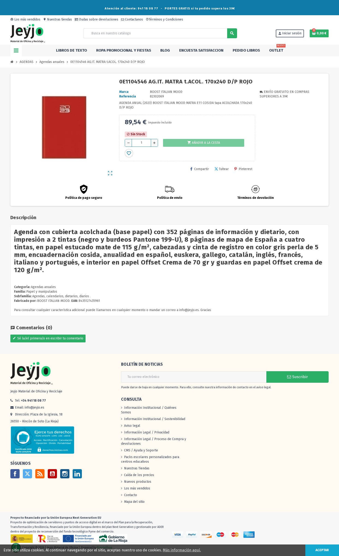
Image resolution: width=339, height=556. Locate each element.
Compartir (201, 169)
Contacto (130, 495)
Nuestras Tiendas (136, 468)
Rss (40, 473)
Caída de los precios (139, 475)
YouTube (52, 473)
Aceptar (322, 550)
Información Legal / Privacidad (146, 432)
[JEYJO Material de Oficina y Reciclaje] (27, 33)
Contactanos (133, 19)
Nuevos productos (137, 482)
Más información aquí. (182, 550)
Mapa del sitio (134, 502)
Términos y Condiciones (164, 19)
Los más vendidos (25, 19)
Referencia (127, 96)
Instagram (64, 473)
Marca (123, 92)
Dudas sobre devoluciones (98, 19)
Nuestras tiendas (57, 19)
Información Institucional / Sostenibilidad (154, 419)
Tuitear (224, 169)
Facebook (15, 473)
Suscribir (299, 376)
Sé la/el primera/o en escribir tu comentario (48, 338)
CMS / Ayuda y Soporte (141, 450)
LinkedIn (77, 473)
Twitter (27, 473)
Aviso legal (132, 426)
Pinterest (245, 169)
